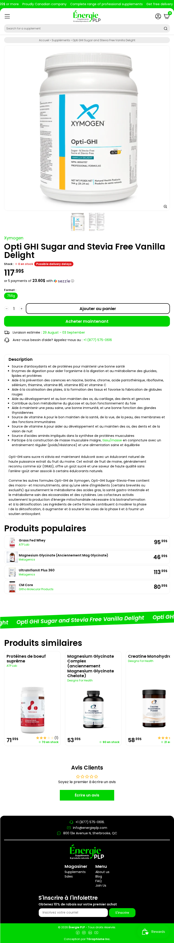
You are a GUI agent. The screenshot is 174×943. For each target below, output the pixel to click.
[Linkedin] (90, 933)
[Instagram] (84, 933)
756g (11, 295)
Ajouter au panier (98, 308)
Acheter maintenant (87, 321)
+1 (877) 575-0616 (97, 340)
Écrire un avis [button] (87, 795)
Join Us (100, 885)
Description (21, 359)
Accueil (44, 40)
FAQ (98, 881)
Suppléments (61, 40)
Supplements (75, 872)
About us (102, 872)
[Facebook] (78, 933)
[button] (87, 281)
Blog (98, 876)
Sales (69, 876)
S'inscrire (122, 912)
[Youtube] (96, 933)
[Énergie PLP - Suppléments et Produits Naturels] (87, 16)
